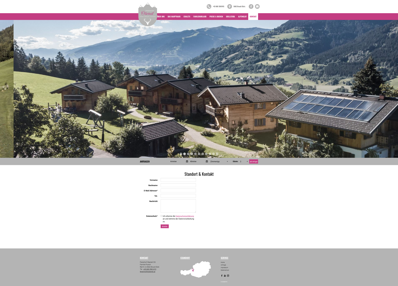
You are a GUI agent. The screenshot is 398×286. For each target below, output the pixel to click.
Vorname (154, 180)
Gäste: (235, 161)
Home (223, 262)
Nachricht (153, 201)
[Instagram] (228, 276)
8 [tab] (206, 154)
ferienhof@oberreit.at (147, 272)
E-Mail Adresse (151, 191)
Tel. (156, 196)
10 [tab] (213, 154)
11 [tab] (217, 154)
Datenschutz (152, 216)
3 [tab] (188, 154)
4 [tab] (192, 154)
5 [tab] (195, 154)
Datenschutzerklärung (185, 216)
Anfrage (223, 265)
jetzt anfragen (253, 161)
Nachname (153, 185)
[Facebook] (222, 276)
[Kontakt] (253, 16)
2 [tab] (184, 154)
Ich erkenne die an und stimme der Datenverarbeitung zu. (178, 218)
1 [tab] (181, 154)
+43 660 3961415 (149, 269)
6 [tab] (199, 154)
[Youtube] (225, 276)
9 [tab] (210, 154)
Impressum (224, 267)
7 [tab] (202, 154)
